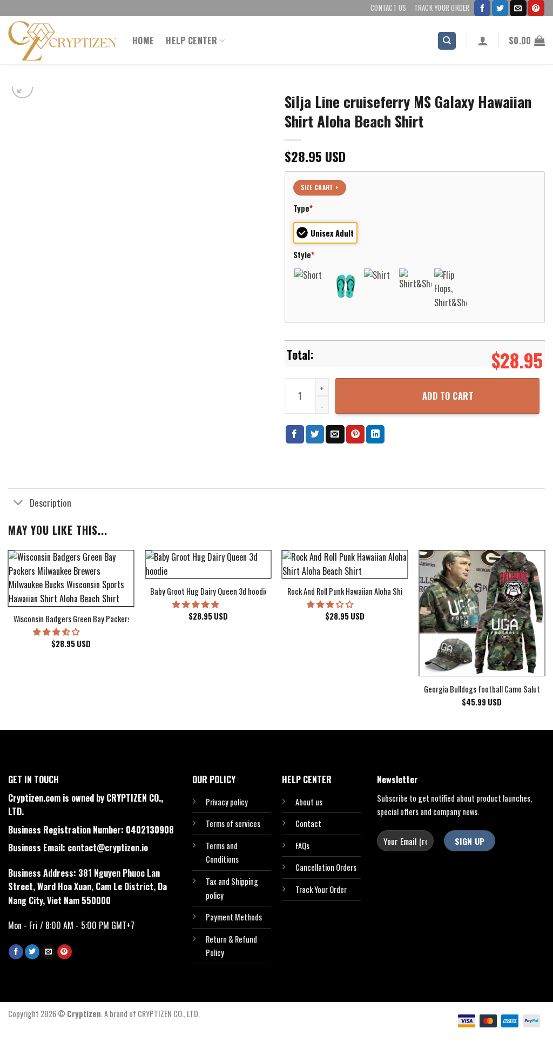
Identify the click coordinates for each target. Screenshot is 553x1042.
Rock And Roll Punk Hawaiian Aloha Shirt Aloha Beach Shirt (376, 592)
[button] (57, 631)
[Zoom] (22, 87)
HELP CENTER (192, 40)
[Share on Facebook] (295, 434)
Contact (308, 823)
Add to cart (448, 395)
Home (143, 40)
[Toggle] (18, 503)
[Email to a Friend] (335, 434)
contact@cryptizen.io (108, 847)
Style (303, 254)
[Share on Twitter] (315, 434)
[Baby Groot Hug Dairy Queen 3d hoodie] (208, 564)
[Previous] (9, 639)
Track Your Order (442, 8)
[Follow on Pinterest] (536, 8)
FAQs (302, 845)
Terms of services (233, 823)
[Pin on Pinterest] (355, 434)
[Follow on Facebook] (482, 8)
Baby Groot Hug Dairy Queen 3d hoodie (209, 592)
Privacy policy (227, 802)
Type (303, 208)
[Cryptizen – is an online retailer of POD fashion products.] (62, 40)
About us (308, 802)
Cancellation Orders (325, 867)
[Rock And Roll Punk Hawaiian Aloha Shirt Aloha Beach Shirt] (345, 564)
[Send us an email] (518, 8)
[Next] (544, 639)
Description (50, 502)
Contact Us (388, 8)
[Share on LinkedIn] (375, 434)
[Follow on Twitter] (500, 8)
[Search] (447, 41)
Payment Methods (234, 917)
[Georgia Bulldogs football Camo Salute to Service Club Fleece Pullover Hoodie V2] (481, 613)
